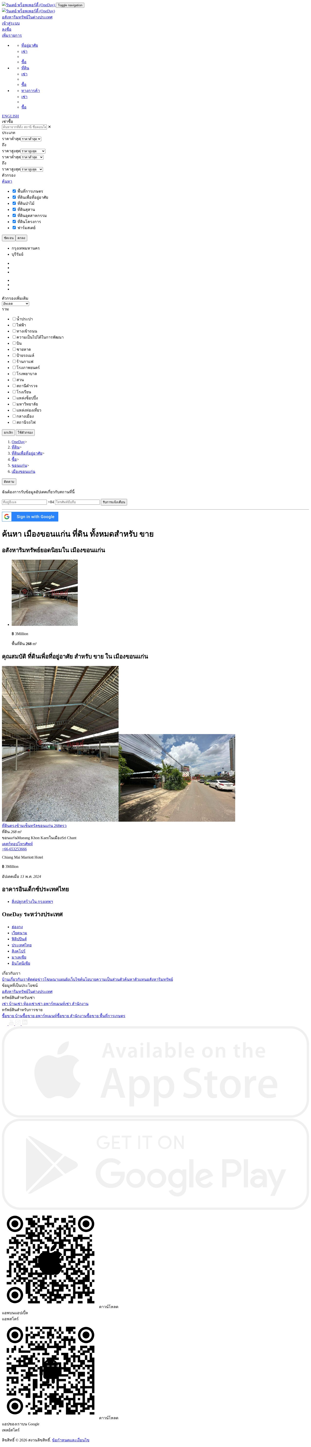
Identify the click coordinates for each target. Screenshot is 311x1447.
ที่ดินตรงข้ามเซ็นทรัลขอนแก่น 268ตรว (34, 826)
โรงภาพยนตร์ (28, 368)
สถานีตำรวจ (27, 386)
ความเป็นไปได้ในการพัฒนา (40, 337)
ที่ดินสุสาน (26, 209)
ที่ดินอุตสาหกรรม (32, 216)
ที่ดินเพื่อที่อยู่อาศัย (32, 197)
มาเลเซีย (19, 957)
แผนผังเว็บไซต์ (70, 979)
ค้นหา (7, 181)
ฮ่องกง (17, 927)
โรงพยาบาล (27, 374)
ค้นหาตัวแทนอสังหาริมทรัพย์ (148, 979)
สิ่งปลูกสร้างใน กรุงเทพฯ (32, 901)
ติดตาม (9, 482)
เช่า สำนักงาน (76, 1004)
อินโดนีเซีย (21, 963)
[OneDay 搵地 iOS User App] (155, 1116)
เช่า (24, 51)
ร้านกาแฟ (25, 362)
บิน (19, 343)
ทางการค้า (30, 91)
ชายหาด (24, 349)
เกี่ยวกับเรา (18, 979)
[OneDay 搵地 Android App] (155, 1208)
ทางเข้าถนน (27, 331)
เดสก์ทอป (10, 844)
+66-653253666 (14, 849)
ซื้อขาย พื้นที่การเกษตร (105, 1016)
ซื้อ (23, 62)
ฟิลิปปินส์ (19, 939)
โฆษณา (51, 979)
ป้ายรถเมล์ (25, 355)
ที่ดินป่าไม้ (26, 203)
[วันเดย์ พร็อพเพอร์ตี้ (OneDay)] (29, 5)
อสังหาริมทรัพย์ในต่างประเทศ (27, 17)
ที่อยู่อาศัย (29, 45)
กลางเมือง (25, 416)
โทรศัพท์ (25, 844)
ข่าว (40, 979)
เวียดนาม (19, 933)
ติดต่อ (32, 979)
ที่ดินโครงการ (29, 222)
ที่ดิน (25, 68)
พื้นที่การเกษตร (30, 191)
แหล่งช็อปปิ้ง (27, 398)
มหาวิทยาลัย (27, 404)
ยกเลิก (8, 432)
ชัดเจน (9, 238)
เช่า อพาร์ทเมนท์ (50, 1004)
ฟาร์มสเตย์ (26, 228)
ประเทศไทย (22, 945)
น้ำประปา (25, 319)
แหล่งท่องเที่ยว (29, 410)
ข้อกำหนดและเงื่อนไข (70, 1440)
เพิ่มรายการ (12, 35)
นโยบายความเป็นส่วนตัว (103, 979)
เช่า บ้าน (9, 1004)
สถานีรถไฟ (26, 422)
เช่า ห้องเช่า (26, 1004)
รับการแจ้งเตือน (114, 502)
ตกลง (21, 238)
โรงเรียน (24, 392)
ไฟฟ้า (21, 325)
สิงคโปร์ (19, 951)
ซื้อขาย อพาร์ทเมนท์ (39, 1016)
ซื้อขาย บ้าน (12, 1016)
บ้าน (5, 979)
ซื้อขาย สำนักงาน (71, 1016)
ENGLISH (10, 116)
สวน (20, 380)
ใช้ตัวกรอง (25, 432)
